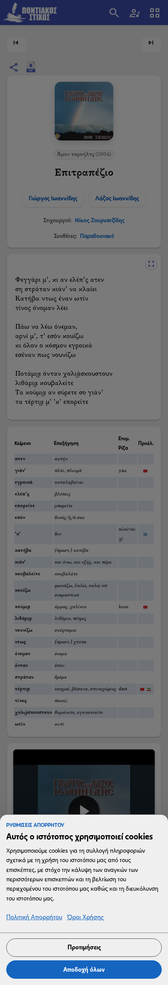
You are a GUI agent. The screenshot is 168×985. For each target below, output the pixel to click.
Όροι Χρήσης (85, 917)
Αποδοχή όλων (84, 969)
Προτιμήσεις (84, 947)
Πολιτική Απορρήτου (34, 917)
